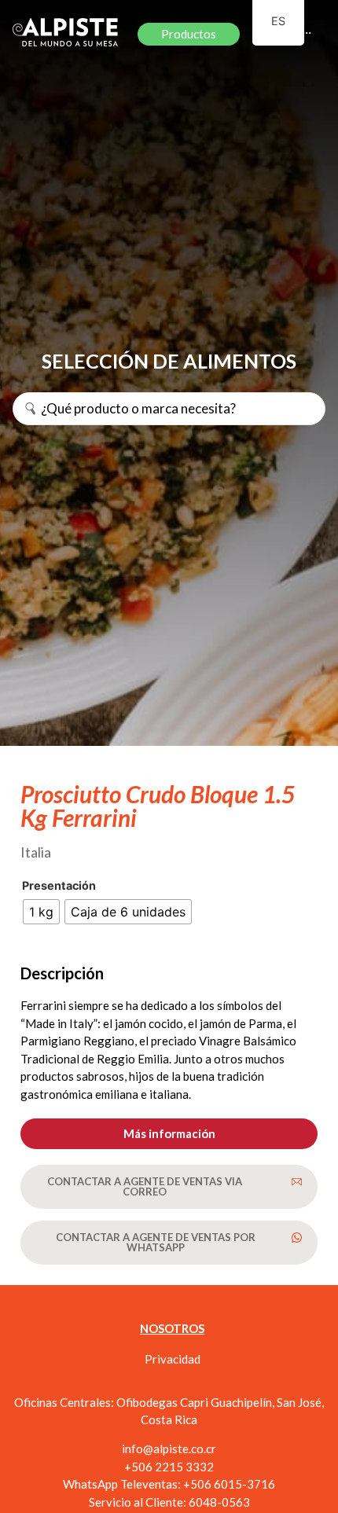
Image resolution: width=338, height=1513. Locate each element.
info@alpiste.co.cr (169, 1448)
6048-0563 (219, 1502)
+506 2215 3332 (169, 1467)
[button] (169, 1133)
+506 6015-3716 (229, 1484)
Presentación (59, 885)
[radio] (41, 912)
